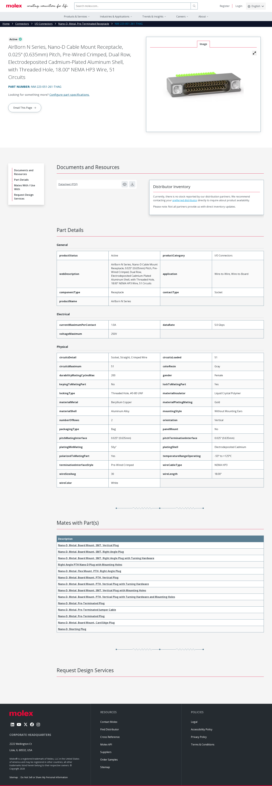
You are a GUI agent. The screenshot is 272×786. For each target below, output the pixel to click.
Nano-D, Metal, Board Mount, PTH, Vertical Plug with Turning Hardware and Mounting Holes (116, 597)
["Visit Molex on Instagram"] (38, 724)
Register (225, 6)
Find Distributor (109, 729)
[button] (254, 53)
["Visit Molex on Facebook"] (32, 724)
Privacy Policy (199, 737)
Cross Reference (110, 737)
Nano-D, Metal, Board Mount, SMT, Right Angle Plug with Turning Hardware (106, 558)
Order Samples (109, 759)
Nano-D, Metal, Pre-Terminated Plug (81, 603)
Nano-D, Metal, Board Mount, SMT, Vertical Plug (88, 545)
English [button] (256, 6)
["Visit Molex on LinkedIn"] (12, 724)
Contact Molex (108, 722)
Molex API (106, 744)
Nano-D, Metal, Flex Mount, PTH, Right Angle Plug (89, 571)
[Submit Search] (194, 6)
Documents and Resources (23, 172)
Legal (194, 722)
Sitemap (13, 777)
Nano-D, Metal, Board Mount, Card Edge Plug (86, 622)
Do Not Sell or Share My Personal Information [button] (44, 777)
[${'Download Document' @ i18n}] (132, 184)
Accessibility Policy (201, 729)
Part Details (21, 179)
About (202, 16)
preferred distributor (184, 200)
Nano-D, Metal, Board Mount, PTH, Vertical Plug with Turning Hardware (103, 584)
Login (238, 6)
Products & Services (75, 16)
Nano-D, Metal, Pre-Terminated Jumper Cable (87, 609)
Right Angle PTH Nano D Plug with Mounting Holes (90, 564)
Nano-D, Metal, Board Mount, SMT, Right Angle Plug (91, 551)
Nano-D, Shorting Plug (72, 629)
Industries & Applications (114, 16)
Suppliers (105, 752)
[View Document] (125, 184)
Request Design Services (24, 196)
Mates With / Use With (24, 187)
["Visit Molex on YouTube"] (18, 724)
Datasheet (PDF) (68, 184)
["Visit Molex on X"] (25, 724)
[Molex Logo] (37, 6)
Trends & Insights (152, 16)
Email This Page (22, 107)
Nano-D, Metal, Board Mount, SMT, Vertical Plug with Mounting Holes (102, 590)
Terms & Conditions (202, 744)
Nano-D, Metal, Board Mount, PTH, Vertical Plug (88, 577)
